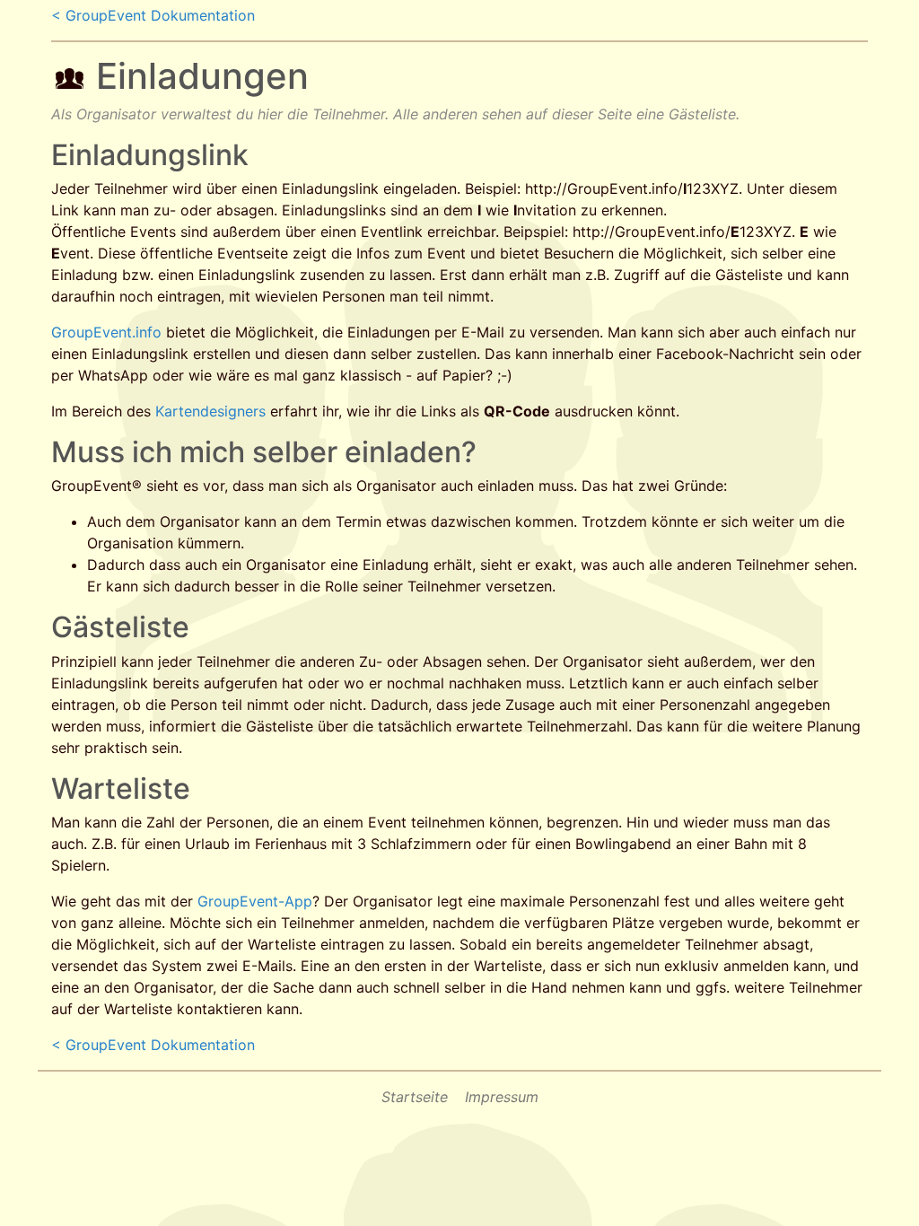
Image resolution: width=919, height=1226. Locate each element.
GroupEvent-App (254, 901)
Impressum (501, 1097)
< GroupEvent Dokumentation (153, 15)
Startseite (414, 1097)
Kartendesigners (210, 411)
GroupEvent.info (106, 332)
